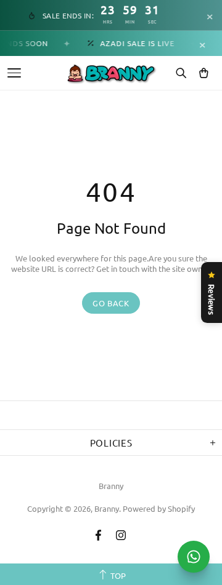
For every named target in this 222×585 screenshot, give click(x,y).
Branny (111, 485)
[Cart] (203, 73)
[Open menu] (14, 73)
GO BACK (111, 303)
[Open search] (181, 73)
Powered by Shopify (159, 508)
